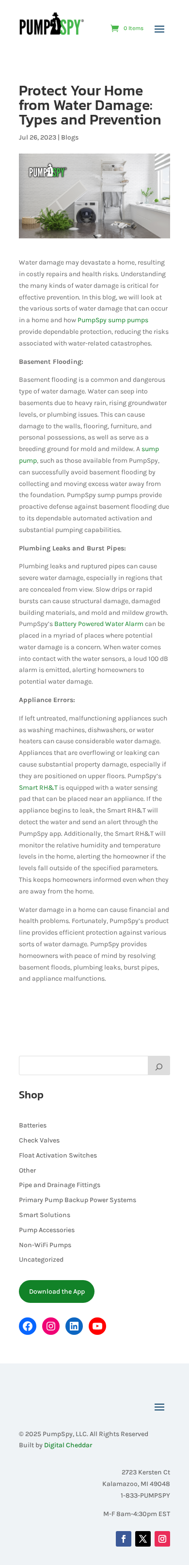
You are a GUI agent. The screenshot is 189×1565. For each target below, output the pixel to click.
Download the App (57, 1291)
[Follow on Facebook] (123, 1539)
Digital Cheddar (68, 1445)
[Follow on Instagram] (162, 1539)
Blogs (70, 137)
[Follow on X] (143, 1539)
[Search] (159, 1065)
